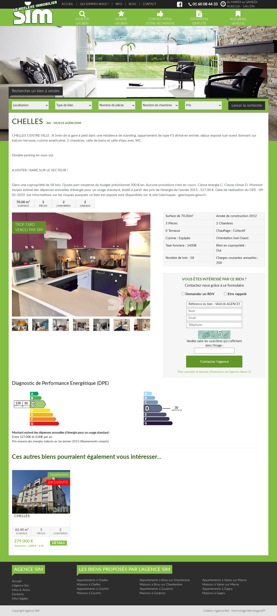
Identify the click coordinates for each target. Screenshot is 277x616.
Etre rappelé (237, 294)
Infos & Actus (21, 589)
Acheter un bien (82, 21)
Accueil (16, 581)
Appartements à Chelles (92, 580)
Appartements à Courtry (93, 588)
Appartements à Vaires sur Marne (224, 580)
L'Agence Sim (20, 585)
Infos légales (20, 598)
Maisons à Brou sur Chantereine (161, 584)
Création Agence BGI (216, 611)
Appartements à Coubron (156, 588)
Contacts (18, 594)
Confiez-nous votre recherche (160, 21)
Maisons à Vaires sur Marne (220, 584)
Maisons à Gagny (213, 593)
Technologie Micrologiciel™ (248, 611)
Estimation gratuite (199, 21)
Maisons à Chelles (88, 584)
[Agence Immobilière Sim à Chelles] (35, 12)
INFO (119, 4)
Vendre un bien (121, 21)
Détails (58, 543)
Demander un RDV (199, 294)
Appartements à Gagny (217, 588)
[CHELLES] (41, 491)
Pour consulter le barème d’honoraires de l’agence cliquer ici (214, 371)
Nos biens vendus (238, 21)
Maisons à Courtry (89, 593)
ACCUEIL (67, 4)
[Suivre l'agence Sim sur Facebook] (179, 5)
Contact (149, 4)
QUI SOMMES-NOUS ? (94, 4)
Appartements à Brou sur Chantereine (165, 580)
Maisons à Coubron (153, 593)
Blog (132, 4)
